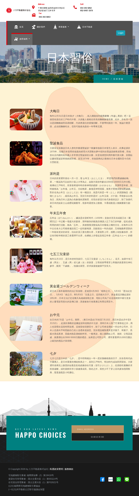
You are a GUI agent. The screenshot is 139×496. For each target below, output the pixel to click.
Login (120, 33)
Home (105, 78)
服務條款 (69, 469)
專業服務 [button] (62, 26)
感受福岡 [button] (23, 38)
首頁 (21, 26)
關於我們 (40, 26)
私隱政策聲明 (56, 469)
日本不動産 (87, 26)
